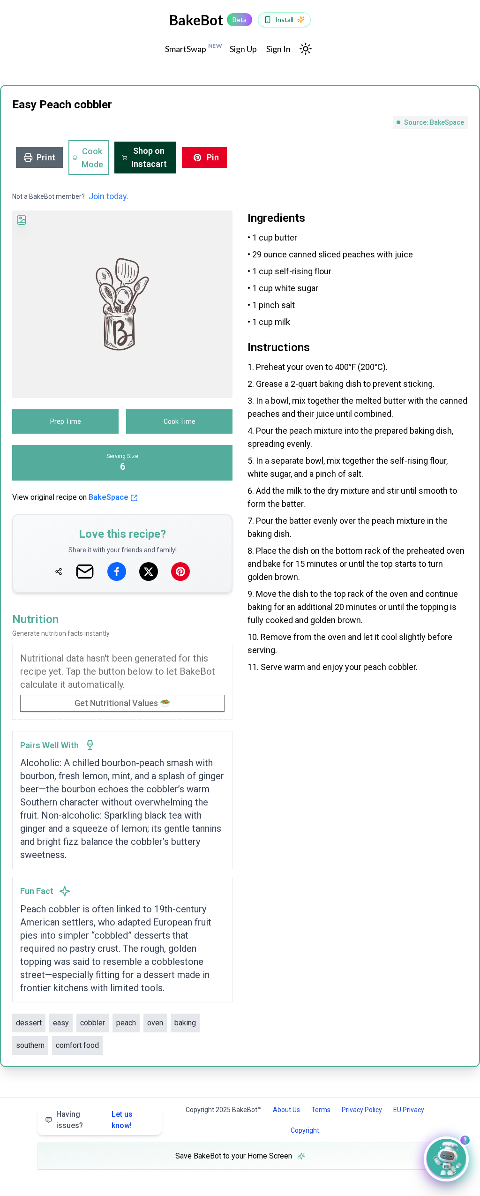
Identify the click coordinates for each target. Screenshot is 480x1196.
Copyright (305, 1130)
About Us (286, 1109)
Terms (320, 1109)
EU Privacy (408, 1109)
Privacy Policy (362, 1109)
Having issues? (94, 1120)
